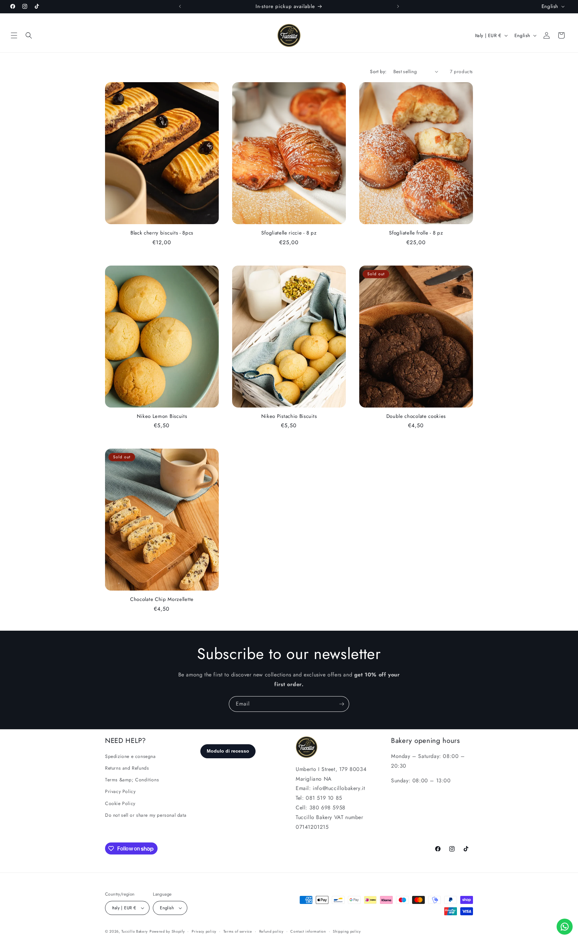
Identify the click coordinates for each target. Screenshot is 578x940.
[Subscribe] (341, 704)
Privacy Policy (120, 791)
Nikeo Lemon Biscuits (162, 416)
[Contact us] (565, 927)
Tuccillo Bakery (134, 931)
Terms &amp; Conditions (132, 779)
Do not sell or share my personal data (145, 815)
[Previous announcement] (180, 6)
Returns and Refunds (127, 768)
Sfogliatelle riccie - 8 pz (288, 233)
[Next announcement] (398, 6)
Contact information (308, 931)
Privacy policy (204, 931)
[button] (14, 35)
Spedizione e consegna (130, 756)
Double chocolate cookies (416, 416)
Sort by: (378, 71)
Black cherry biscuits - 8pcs (161, 233)
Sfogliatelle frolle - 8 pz (416, 233)
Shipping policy (347, 931)
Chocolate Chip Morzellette (162, 599)
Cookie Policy (120, 803)
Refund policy (271, 931)
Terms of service (237, 931)
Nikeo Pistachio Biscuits (289, 416)
